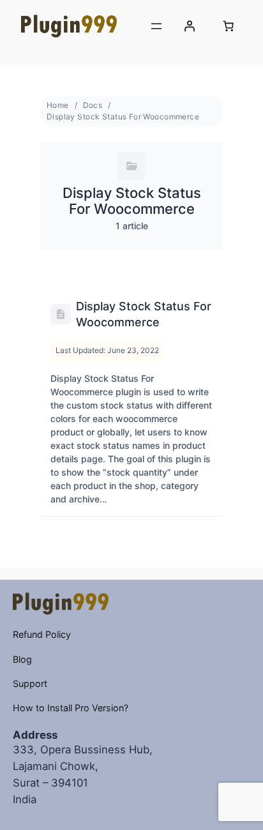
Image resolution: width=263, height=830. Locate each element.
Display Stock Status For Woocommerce (123, 116)
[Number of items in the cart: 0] (228, 26)
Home (58, 105)
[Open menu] (156, 26)
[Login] (189, 26)
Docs (93, 105)
